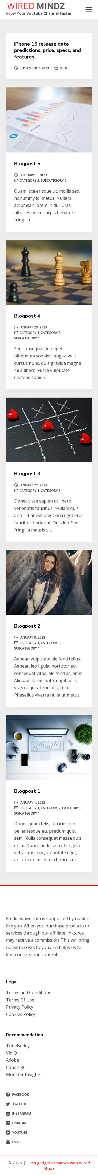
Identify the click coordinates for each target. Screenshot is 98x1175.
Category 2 (29, 180)
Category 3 (50, 332)
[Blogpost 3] (49, 430)
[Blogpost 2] (49, 582)
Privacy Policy (19, 1007)
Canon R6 (16, 1067)
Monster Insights (23, 1074)
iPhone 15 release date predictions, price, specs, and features (47, 50)
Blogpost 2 (27, 626)
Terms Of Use (20, 1000)
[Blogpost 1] (49, 747)
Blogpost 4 (27, 316)
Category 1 (29, 332)
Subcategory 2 (53, 180)
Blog (64, 68)
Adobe (12, 1060)
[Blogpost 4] (49, 272)
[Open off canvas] (88, 9)
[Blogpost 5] (49, 119)
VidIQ (11, 1053)
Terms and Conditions (28, 992)
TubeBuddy (18, 1046)
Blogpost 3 (27, 473)
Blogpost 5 (27, 163)
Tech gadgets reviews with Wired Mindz (58, 1165)
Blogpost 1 (27, 791)
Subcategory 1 (27, 338)
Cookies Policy (20, 1014)
